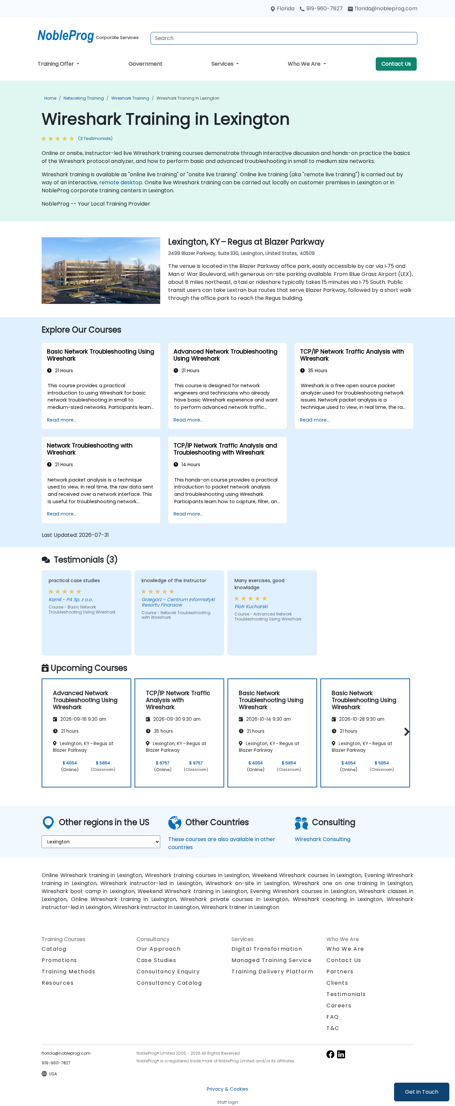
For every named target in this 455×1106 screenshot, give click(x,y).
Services (223, 64)
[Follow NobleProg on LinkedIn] (341, 1054)
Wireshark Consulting (322, 839)
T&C (332, 1028)
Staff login (227, 1102)
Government (146, 64)
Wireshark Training (130, 98)
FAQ (332, 1017)
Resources (58, 983)
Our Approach (159, 949)
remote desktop (120, 182)
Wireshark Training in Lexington (188, 98)
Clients (337, 983)
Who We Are (305, 64)
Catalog (54, 949)
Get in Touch (421, 1092)
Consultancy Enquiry (168, 972)
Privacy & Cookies (227, 1089)
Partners (340, 971)
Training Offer (56, 64)
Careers (338, 1005)
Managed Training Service (271, 960)
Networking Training (84, 98)
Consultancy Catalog (169, 983)
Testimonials (346, 994)
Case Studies (156, 960)
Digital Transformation (266, 949)
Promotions (59, 960)
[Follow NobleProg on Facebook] (330, 1054)
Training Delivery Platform (272, 971)
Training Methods (69, 971)
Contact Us (396, 64)
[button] (405, 731)
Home (50, 98)
